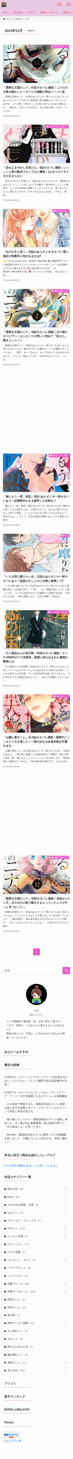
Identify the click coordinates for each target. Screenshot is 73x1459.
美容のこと (16, 1362)
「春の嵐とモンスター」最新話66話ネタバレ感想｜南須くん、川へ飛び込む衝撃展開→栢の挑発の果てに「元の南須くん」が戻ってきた (36, 1123)
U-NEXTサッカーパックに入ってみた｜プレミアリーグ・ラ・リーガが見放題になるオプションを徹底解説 (35, 1094)
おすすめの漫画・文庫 (22, 1204)
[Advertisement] (36, 410)
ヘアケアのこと (18, 1267)
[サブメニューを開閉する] (66, 1189)
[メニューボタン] (68, 4)
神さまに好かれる (20, 1346)
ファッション (18, 1244)
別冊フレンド (18, 1283)
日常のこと (16, 1307)
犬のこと (14, 1338)
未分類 (13, 1315)
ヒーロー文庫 (17, 1236)
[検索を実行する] (66, 970)
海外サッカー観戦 (20, 1323)
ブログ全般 (16, 1252)
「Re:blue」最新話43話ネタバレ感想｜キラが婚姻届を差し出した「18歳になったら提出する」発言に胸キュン (36, 1138)
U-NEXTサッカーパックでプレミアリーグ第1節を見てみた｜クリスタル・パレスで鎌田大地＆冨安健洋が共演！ (36, 1081)
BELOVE (15, 1188)
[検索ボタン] (59, 4)
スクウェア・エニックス (24, 1220)
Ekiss (13, 1196)
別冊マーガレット (21, 1291)
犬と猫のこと (17, 1330)
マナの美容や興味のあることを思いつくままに (30, 1165)
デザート (16, 1228)
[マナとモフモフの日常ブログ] (4, 4)
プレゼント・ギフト (21, 1260)
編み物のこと (17, 1354)
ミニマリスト (17, 1275)
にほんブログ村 (12, 1440)
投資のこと (16, 1299)
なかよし (15, 1212)
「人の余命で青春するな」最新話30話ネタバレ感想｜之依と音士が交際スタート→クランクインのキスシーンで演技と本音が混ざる (36, 1107)
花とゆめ (16, 1370)
